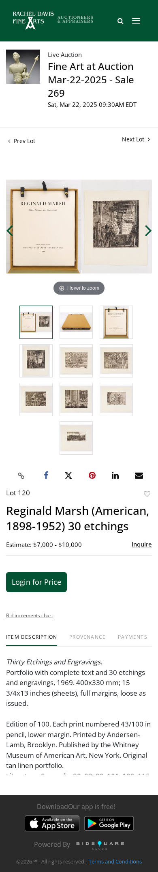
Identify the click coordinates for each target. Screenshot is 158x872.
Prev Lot (23, 141)
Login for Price (36, 582)
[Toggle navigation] (136, 20)
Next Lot (134, 139)
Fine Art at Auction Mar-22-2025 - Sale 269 (91, 79)
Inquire (142, 544)
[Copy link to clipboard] (21, 476)
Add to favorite (147, 494)
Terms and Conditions (115, 861)
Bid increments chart (29, 615)
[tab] (31, 640)
